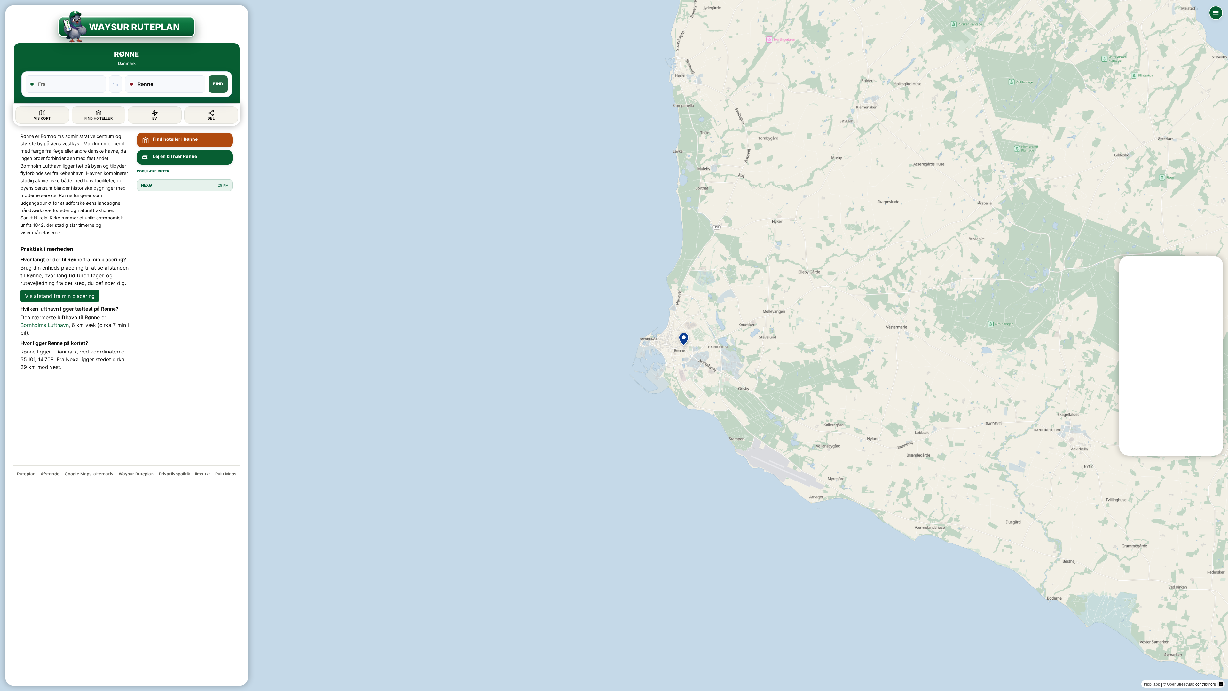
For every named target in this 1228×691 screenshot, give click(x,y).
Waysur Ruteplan (136, 473)
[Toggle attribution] (1221, 684)
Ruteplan (26, 473)
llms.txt (202, 473)
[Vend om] (115, 84)
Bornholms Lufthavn (44, 325)
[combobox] (69, 84)
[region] (614, 345)
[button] (684, 339)
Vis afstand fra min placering (60, 296)
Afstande (50, 473)
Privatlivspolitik (174, 473)
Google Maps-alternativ (89, 473)
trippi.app (1152, 684)
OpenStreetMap (1180, 684)
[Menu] (1216, 13)
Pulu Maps (225, 473)
